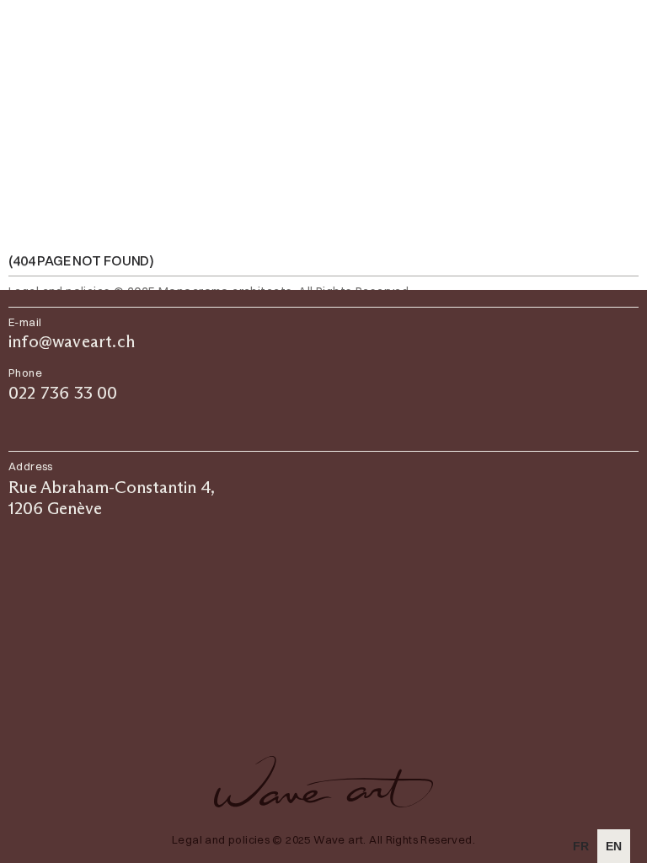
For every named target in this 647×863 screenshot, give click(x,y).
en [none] (614, 846)
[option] (580, 846)
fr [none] (581, 846)
